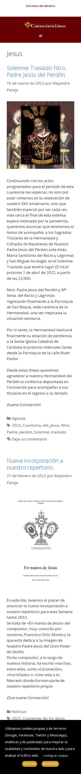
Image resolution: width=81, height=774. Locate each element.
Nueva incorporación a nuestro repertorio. (35, 464)
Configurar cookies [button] (55, 756)
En (51, 718)
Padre (12, 432)
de (45, 718)
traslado (58, 432)
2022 (16, 425)
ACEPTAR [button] (29, 764)
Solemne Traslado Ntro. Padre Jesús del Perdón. (36, 71)
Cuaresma (32, 425)
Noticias (19, 711)
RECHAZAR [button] (50, 764)
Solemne (41, 432)
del (45, 425)
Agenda (19, 418)
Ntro (65, 425)
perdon (25, 432)
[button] (41, 6)
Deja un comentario (29, 439)
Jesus (54, 425)
